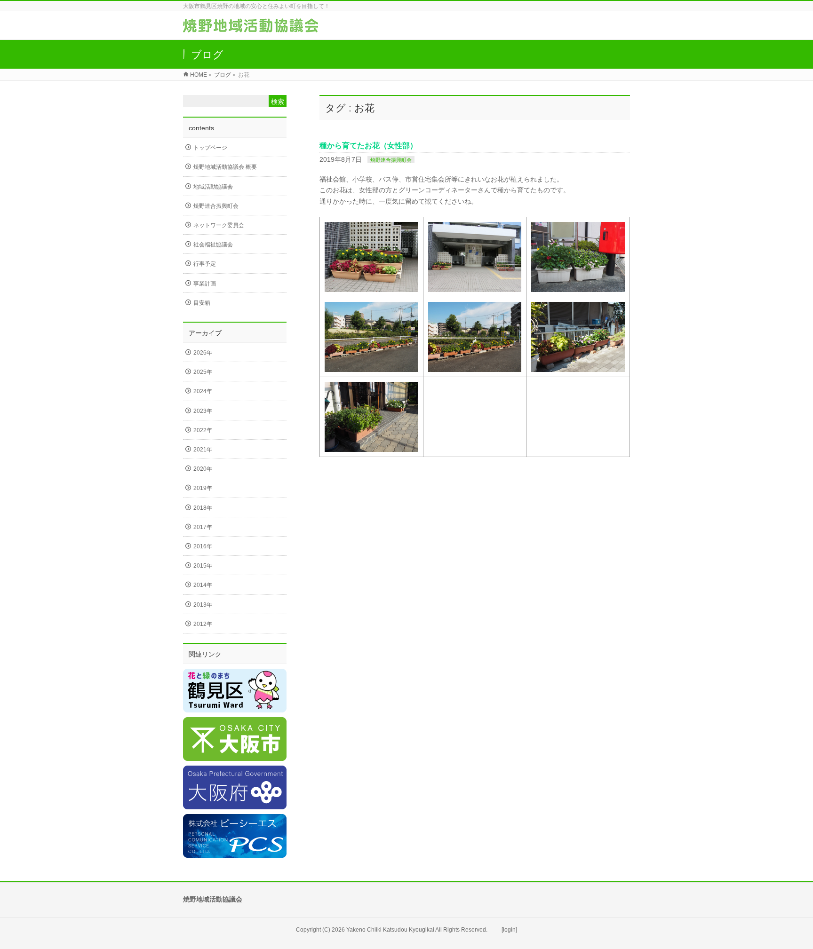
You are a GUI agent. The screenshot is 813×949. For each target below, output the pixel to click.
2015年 (202, 565)
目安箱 (201, 303)
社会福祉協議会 (213, 244)
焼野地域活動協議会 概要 (225, 167)
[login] (509, 929)
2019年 (202, 488)
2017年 (202, 527)
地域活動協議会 (213, 186)
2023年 (202, 411)
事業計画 (204, 283)
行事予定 (204, 264)
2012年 (202, 624)
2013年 (202, 604)
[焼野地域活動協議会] (250, 27)
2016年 (202, 546)
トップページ (210, 147)
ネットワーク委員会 (218, 225)
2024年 (202, 391)
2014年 (202, 585)
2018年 (202, 508)
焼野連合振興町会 (391, 160)
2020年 (202, 469)
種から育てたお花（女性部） (368, 146)
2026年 (202, 352)
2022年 (202, 430)
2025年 (202, 372)
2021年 (202, 449)
